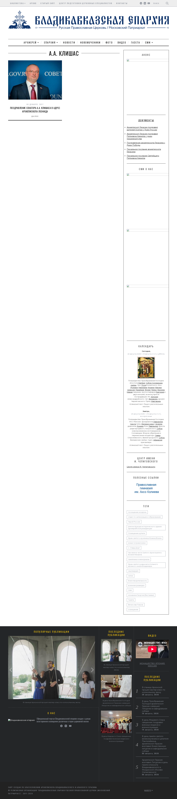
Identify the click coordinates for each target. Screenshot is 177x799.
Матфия (141, 383)
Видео (122, 42)
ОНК (130, 590)
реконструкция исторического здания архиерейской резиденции (145, 528)
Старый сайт (47, 3)
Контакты (122, 3)
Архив (33, 3)
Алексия (131, 390)
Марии (130, 392)
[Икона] (146, 378)
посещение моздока (137, 512)
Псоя (143, 385)
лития (130, 576)
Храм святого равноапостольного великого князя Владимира (143, 565)
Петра (154, 390)
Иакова (158, 388)
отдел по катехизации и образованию (144, 517)
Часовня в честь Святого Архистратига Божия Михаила (144, 554)
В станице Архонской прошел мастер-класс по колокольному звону (51, 702)
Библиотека (17, 3)
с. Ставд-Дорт (134, 548)
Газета (135, 42)
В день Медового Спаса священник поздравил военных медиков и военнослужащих (116, 738)
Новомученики (90, 42)
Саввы (157, 435)
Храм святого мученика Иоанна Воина (144, 538)
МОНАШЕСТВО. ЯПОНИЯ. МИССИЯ (152, 664)
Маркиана (143, 388)
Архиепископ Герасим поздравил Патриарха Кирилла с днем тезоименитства (142, 136)
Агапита (158, 424)
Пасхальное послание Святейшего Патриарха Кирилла (143, 157)
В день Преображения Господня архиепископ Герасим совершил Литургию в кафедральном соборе (116, 703)
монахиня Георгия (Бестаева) (141, 595)
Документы (146, 120)
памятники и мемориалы (138, 559)
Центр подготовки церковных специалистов (85, 3)
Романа (140, 426)
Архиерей (30, 42)
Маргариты (156, 401)
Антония (154, 397)
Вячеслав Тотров (135, 605)
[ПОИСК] (167, 3)
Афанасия (157, 440)
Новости (69, 42)
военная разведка (136, 585)
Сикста (133, 424)
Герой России (134, 522)
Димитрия (140, 390)
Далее (35, 116)
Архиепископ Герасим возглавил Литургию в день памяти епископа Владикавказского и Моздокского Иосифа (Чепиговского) (155, 766)
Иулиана (134, 388)
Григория (160, 392)
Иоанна (151, 388)
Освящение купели (136, 533)
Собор (159, 429)
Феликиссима (147, 424)
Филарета (153, 399)
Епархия (50, 42)
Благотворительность (137, 581)
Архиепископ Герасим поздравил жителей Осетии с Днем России (142, 128)
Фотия (147, 390)
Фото (109, 42)
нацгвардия (133, 571)
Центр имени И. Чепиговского (141, 467)
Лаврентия (158, 422)
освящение (133, 610)
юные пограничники (137, 543)
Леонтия (161, 390)
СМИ (148, 42)
